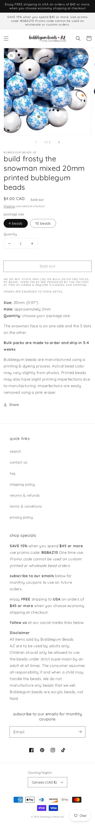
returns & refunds (25, 495)
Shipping (9, 206)
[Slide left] (36, 142)
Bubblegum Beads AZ (52, 817)
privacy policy (21, 517)
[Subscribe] (80, 731)
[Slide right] (58, 142)
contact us (19, 462)
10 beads (43, 223)
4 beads (16, 223)
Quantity (10, 234)
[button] (6, 38)
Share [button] (14, 404)
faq (12, 473)
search (15, 451)
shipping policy (22, 484)
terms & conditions (26, 506)
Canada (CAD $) (44, 782)
